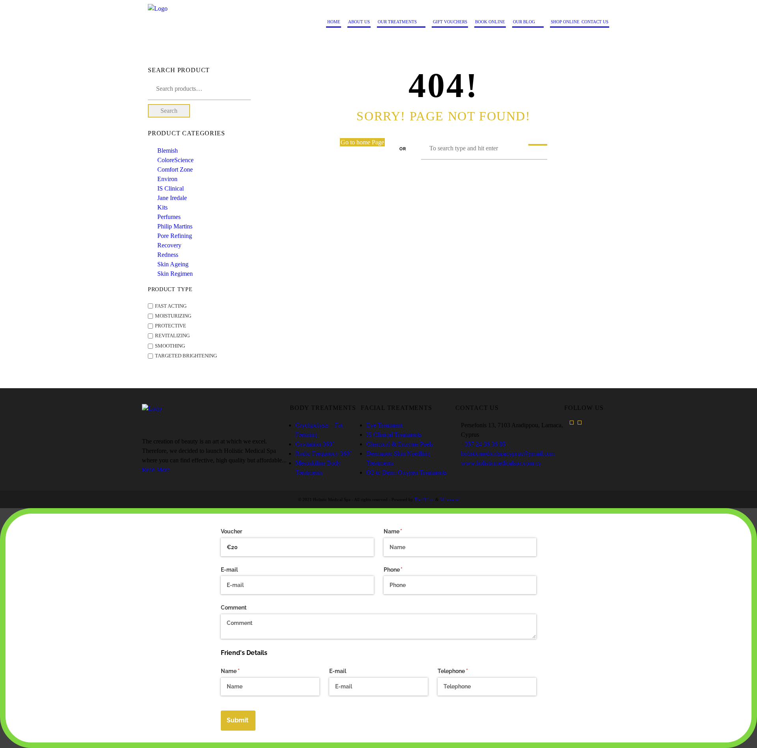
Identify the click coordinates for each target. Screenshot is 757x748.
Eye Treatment (384, 425)
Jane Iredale (172, 197)
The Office (424, 499)
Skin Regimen (175, 273)
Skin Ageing (172, 264)
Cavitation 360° (314, 444)
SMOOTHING (170, 346)
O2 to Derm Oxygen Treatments (406, 472)
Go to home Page (362, 142)
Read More (156, 469)
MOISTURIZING (173, 316)
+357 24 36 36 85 (483, 444)
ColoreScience (175, 160)
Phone (404, 570)
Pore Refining (174, 235)
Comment (233, 607)
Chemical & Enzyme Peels (399, 444)
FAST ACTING (170, 306)
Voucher (231, 531)
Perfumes (169, 216)
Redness (167, 254)
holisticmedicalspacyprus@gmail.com (508, 453)
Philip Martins (174, 226)
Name (404, 531)
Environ (167, 179)
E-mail (229, 570)
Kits (162, 207)
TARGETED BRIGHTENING (186, 356)
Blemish (167, 150)
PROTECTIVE (170, 326)
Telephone (464, 671)
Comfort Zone (175, 169)
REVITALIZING (172, 336)
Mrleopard (449, 499)
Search (168, 110)
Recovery (169, 245)
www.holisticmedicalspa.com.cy (501, 463)
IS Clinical (170, 188)
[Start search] (537, 145)
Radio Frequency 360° (323, 453)
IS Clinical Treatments (393, 434)
